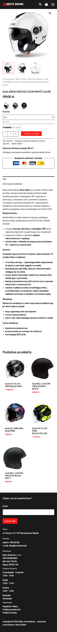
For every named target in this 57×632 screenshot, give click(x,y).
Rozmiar (6, 112)
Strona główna (8, 79)
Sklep (18, 79)
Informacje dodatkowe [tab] (12, 184)
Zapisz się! (10, 521)
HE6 (7, 144)
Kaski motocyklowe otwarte (34, 141)
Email (6, 506)
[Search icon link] (40, 4)
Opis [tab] (4, 179)
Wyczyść (6, 122)
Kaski (24, 79)
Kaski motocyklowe (35, 79)
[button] (50, 13)
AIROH (19, 144)
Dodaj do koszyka (31, 133)
